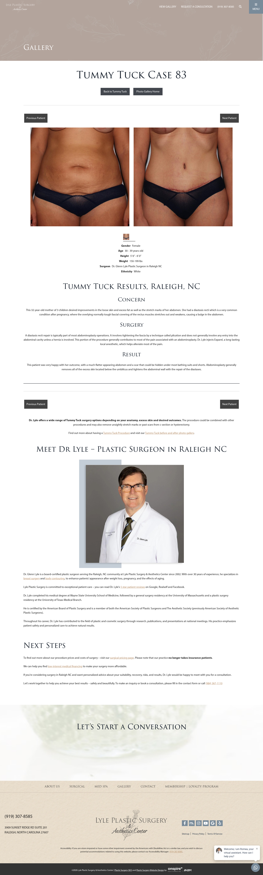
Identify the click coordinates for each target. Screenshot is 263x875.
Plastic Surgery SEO (123, 870)
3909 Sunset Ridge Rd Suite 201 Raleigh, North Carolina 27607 (26, 830)
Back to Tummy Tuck (115, 91)
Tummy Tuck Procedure (116, 433)
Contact (148, 787)
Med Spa (101, 787)
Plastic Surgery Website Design (150, 870)
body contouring (55, 578)
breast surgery (31, 578)
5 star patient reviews (133, 587)
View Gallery (167, 6)
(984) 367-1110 (214, 683)
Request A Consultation (196, 6)
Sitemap (185, 834)
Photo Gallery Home (148, 91)
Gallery (124, 787)
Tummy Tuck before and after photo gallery (169, 433)
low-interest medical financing (65, 666)
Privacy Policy (198, 834)
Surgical (77, 787)
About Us (52, 787)
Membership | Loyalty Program (191, 787)
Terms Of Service (214, 834)
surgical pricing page (122, 657)
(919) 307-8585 (225, 6)
